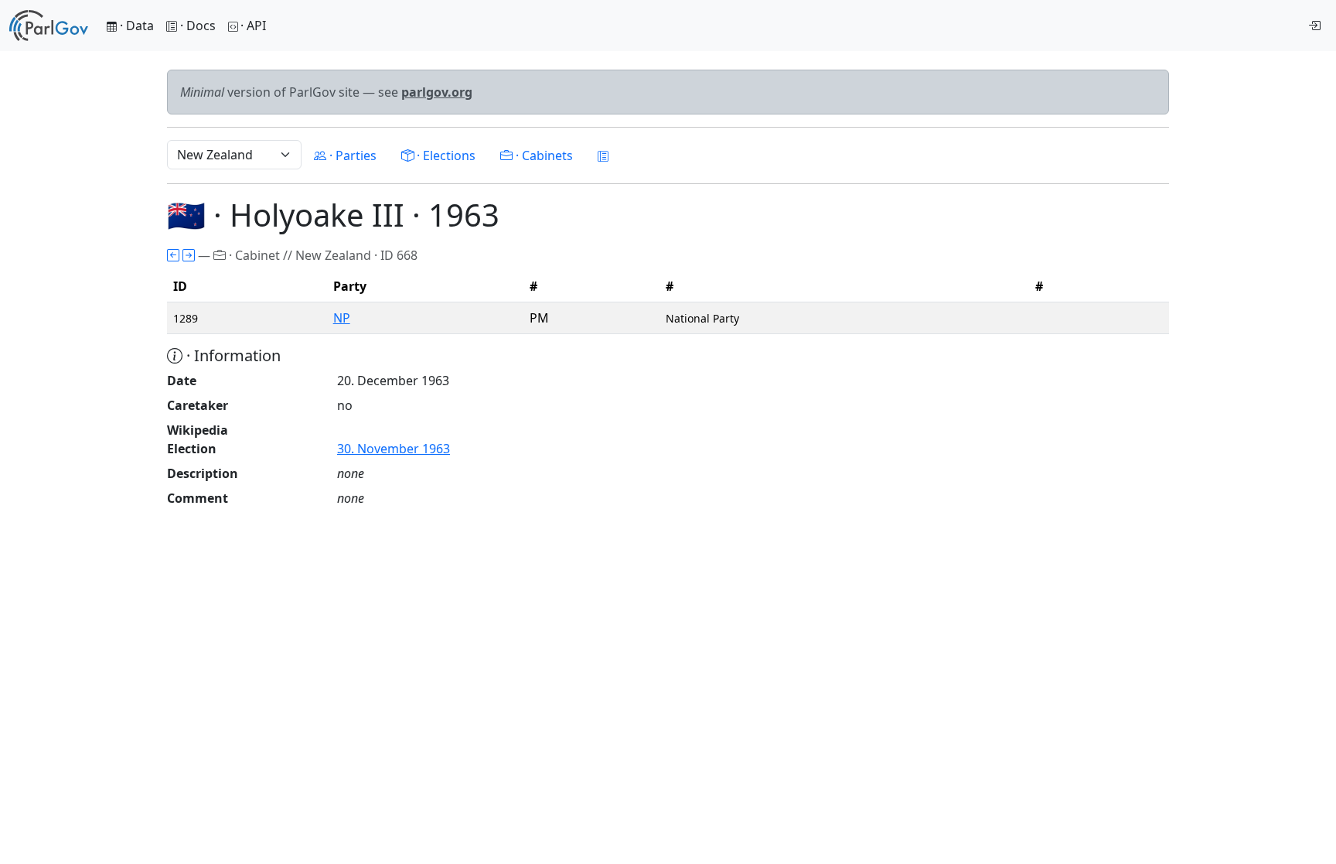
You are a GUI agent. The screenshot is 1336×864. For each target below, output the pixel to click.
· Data (135, 25)
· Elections (444, 155)
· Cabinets (543, 155)
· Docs (198, 25)
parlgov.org (436, 92)
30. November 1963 (393, 448)
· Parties (351, 155)
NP (341, 317)
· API (253, 25)
